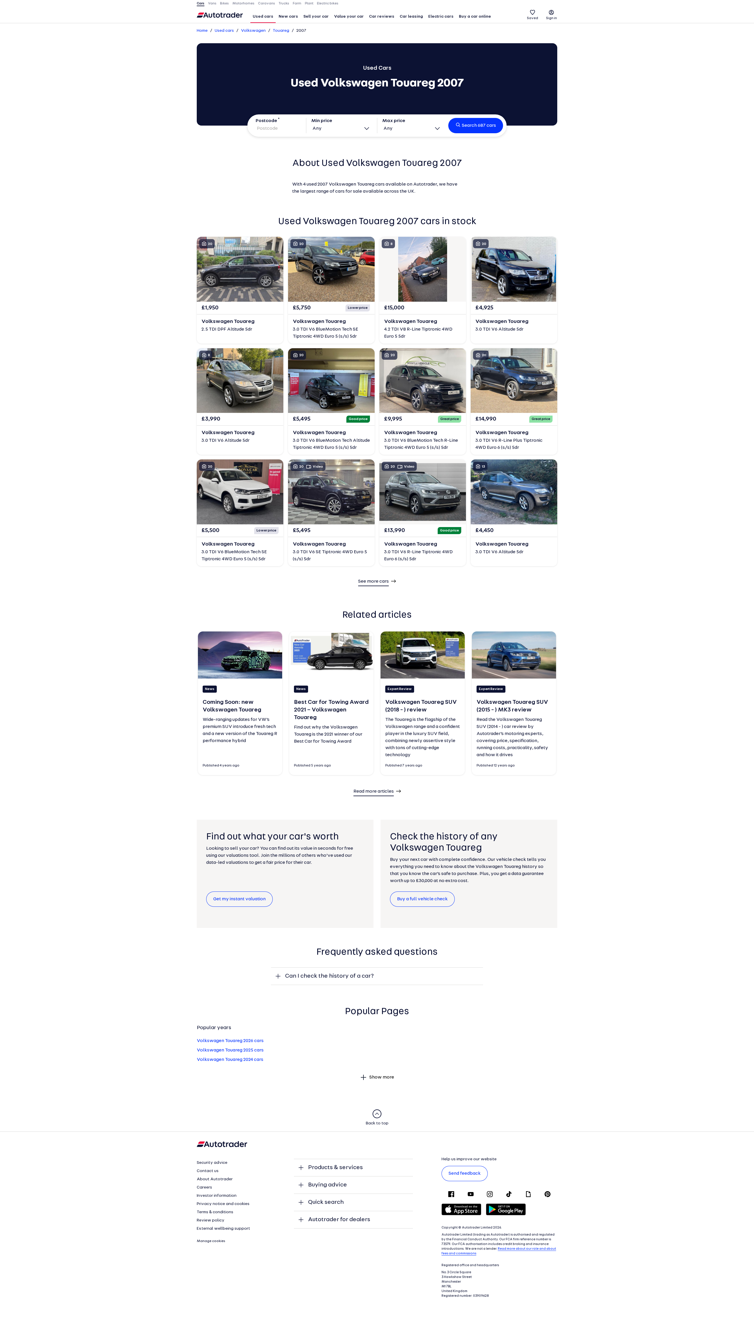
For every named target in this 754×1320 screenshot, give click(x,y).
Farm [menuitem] (297, 3)
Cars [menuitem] (200, 3)
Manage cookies (211, 1241)
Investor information (217, 1196)
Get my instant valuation (239, 899)
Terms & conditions (215, 1212)
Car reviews (381, 16)
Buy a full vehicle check (422, 899)
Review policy (210, 1220)
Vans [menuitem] (212, 3)
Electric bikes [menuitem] (327, 3)
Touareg (281, 31)
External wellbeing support (223, 1228)
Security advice (212, 1163)
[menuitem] (263, 17)
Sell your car (316, 16)
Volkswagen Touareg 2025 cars (230, 1050)
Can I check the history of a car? (329, 976)
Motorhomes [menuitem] (243, 3)
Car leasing (411, 16)
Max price (393, 121)
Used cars (263, 16)
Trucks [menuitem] (284, 3)
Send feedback (465, 1173)
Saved (532, 18)
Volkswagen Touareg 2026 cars (230, 1041)
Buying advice (327, 1185)
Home (202, 31)
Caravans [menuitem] (266, 3)
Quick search (326, 1202)
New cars (288, 16)
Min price (321, 121)
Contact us (208, 1171)
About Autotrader (215, 1179)
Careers (204, 1187)
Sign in (551, 18)
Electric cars (441, 16)
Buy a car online (475, 16)
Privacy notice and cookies (223, 1204)
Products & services (335, 1168)
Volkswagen (253, 31)
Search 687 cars (479, 125)
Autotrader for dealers (339, 1220)
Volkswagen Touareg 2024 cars (230, 1059)
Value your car (349, 16)
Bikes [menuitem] (224, 3)
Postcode (266, 121)
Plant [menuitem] (309, 3)
